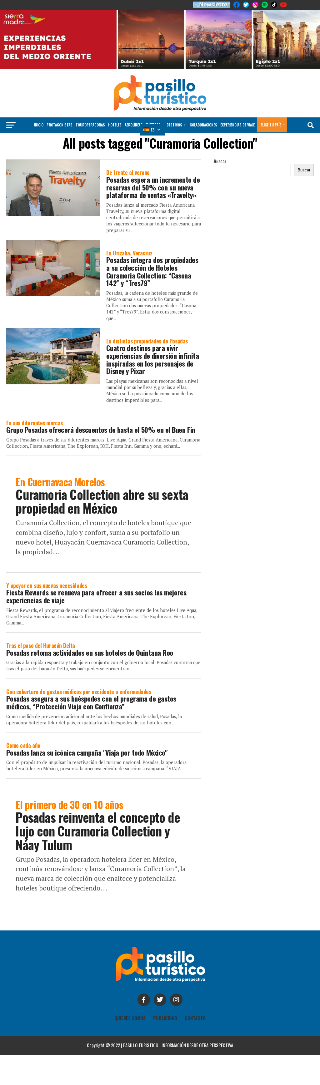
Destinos (174, 124)
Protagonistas (59, 124)
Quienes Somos (130, 1018)
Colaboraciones (203, 124)
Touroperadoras (90, 124)
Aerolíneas (134, 124)
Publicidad (165, 1018)
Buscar (220, 161)
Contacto (195, 1018)
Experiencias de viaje (237, 124)
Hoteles (115, 124)
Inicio (38, 124)
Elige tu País (271, 124)
